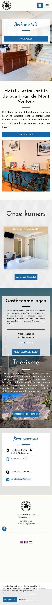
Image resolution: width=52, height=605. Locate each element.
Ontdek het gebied (26, 414)
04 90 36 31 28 (17, 459)
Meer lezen (26, 134)
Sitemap (36, 537)
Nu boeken (26, 38)
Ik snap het (9, 599)
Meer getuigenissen (26, 351)
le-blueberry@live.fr (21, 479)
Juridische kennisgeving (22, 537)
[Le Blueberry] (15, 5)
